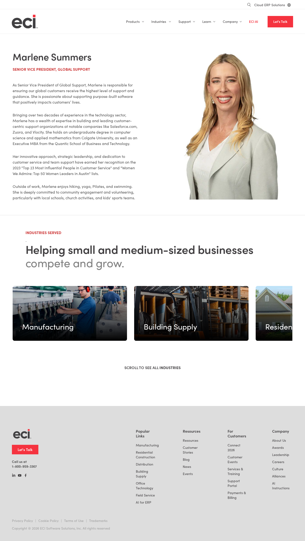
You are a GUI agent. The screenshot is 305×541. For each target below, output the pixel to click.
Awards (278, 447)
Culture (277, 469)
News (187, 466)
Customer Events (235, 459)
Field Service (145, 495)
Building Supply (142, 473)
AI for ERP (143, 502)
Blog (186, 459)
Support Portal (234, 483)
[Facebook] (25, 475)
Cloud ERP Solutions (269, 5)
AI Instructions (281, 485)
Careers (278, 462)
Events (188, 473)
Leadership (280, 454)
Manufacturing (147, 445)
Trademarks (98, 520)
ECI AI (253, 21)
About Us (279, 440)
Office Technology (144, 485)
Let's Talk (280, 21)
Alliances (278, 476)
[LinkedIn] (13, 475)
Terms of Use (74, 520)
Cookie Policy (48, 520)
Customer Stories (190, 450)
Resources (190, 440)
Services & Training (235, 471)
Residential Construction (145, 454)
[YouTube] (19, 475)
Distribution (144, 464)
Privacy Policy (22, 520)
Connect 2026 (234, 447)
